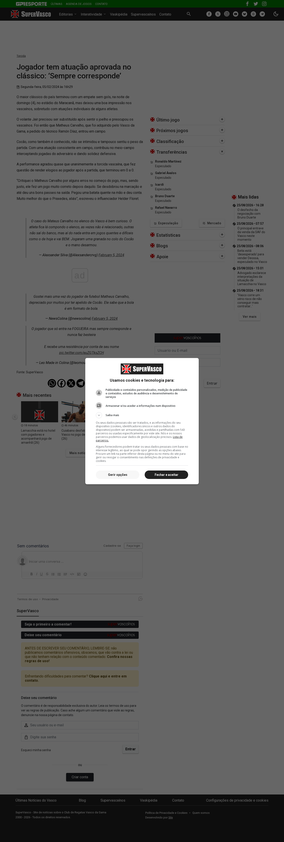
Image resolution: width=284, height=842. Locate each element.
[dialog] (142, 421)
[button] (142, 415)
